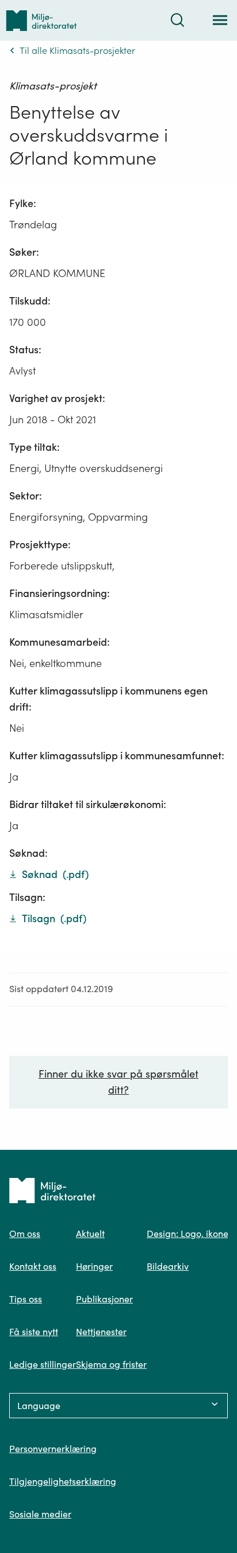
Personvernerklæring (53, 1448)
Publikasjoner (104, 1299)
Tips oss (25, 1299)
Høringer (94, 1266)
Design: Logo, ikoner (189, 1233)
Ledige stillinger (42, 1364)
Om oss (24, 1233)
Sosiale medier (40, 1514)
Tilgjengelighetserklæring (62, 1481)
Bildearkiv (168, 1266)
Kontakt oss (32, 1266)
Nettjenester (101, 1331)
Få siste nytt (33, 1331)
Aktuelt (90, 1233)
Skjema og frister (111, 1364)
